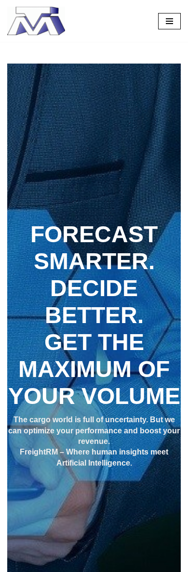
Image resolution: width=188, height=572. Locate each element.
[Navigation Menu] (169, 21)
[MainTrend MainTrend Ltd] (36, 21)
